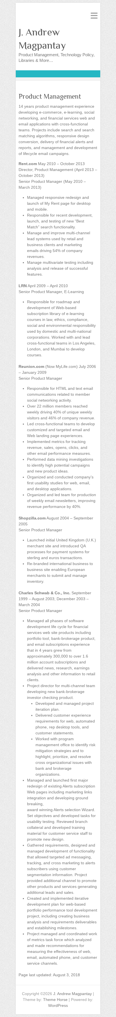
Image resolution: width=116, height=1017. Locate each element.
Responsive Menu (94, 16)
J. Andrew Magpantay (42, 38)
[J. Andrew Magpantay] (58, 73)
